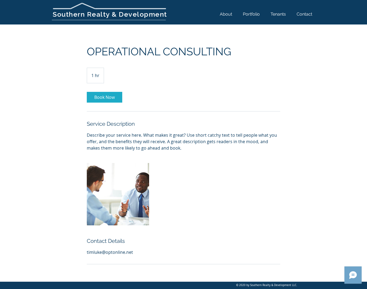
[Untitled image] (118, 194)
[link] (104, 97)
